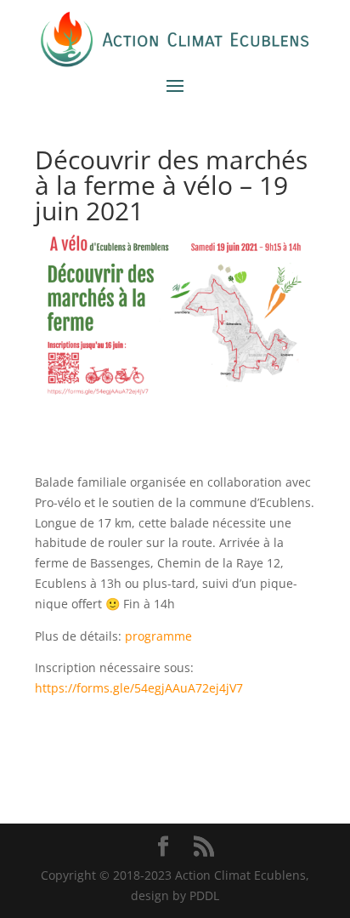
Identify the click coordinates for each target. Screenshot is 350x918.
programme (158, 636)
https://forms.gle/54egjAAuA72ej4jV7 (139, 688)
